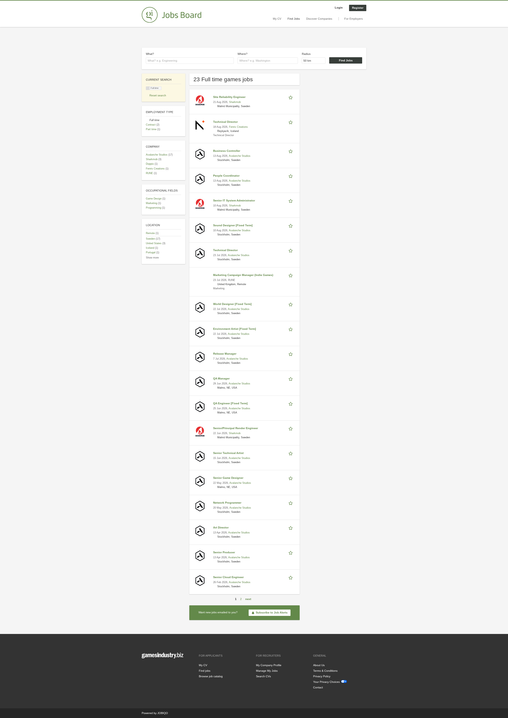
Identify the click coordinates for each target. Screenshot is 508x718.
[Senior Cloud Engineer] (200, 580)
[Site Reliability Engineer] (200, 100)
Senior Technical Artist (228, 453)
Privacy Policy (321, 676)
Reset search (157, 95)
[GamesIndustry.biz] (171, 15)
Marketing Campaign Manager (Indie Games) (243, 275)
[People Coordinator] (200, 178)
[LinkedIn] (157, 667)
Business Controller (226, 150)
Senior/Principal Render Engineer (235, 428)
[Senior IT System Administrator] (200, 203)
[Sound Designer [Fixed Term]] (200, 228)
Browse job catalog (211, 676)
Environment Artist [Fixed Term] (234, 328)
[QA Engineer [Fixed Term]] (200, 406)
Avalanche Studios (239, 156)
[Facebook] (144, 667)
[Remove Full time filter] (147, 120)
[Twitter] (151, 667)
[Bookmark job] (291, 97)
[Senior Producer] (200, 555)
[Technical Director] (200, 125)
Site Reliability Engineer (229, 97)
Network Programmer (227, 502)
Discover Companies (319, 18)
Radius (306, 53)
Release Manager (224, 353)
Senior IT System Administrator (234, 200)
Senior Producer (224, 552)
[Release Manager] (200, 356)
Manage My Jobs (267, 670)
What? (150, 53)
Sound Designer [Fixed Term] (233, 225)
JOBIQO (162, 713)
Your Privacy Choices (326, 681)
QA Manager (221, 378)
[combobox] (190, 60)
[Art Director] (200, 530)
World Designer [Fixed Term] (232, 304)
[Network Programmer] (200, 505)
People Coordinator (226, 175)
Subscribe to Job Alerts (272, 612)
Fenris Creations (238, 127)
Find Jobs (294, 18)
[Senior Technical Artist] (200, 456)
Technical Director (225, 121)
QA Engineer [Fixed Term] (230, 403)
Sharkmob (235, 102)
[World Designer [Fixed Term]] (200, 307)
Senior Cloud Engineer (228, 577)
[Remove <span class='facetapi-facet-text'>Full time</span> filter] (148, 88)
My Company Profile (268, 665)
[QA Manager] (200, 381)
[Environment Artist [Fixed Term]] (200, 332)
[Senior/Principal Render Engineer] (200, 431)
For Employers (353, 18)
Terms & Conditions (325, 670)
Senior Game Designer (228, 477)
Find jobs (204, 670)
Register (357, 7)
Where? (242, 53)
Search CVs (263, 676)
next (248, 599)
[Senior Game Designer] (200, 481)
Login (339, 7)
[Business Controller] (200, 154)
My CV (277, 18)
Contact (318, 687)
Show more (152, 257)
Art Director (221, 527)
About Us (319, 665)
